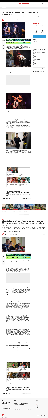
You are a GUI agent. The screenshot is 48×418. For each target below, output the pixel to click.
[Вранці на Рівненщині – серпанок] (40, 207)
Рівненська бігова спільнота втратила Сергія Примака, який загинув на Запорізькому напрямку (38, 56)
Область (17, 209)
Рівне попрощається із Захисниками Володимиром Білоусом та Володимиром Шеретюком (38, 63)
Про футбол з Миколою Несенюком (42, 7)
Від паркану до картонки (9, 7)
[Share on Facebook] (3, 42)
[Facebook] (36, 27)
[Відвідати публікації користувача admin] (3, 20)
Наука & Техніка (4, 209)
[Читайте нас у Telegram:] (34, 36)
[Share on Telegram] (3, 47)
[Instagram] (36, 31)
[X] (3, 3)
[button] (42, 3)
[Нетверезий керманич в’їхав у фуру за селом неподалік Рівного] (18, 207)
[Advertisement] (18, 80)
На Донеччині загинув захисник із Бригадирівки (13, 191)
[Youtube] (42, 31)
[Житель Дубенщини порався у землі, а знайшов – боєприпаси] (29, 207)
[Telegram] (7, 3)
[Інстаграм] (6, 3)
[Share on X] (3, 44)
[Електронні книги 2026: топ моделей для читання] (7, 207)
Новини (7, 209)
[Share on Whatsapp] (3, 45)
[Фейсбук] (2, 3)
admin (5, 234)
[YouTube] (5, 3)
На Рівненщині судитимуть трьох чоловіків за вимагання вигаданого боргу (17, 383)
